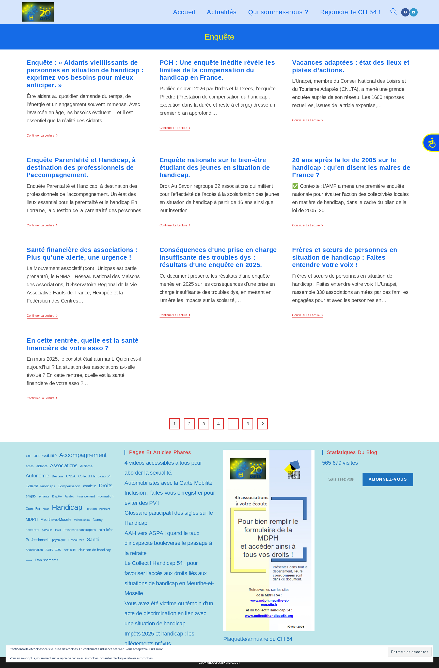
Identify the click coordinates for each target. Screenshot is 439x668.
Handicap (67, 507)
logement (104, 508)
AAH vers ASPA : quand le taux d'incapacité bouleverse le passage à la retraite (168, 543)
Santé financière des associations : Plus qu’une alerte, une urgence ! (82, 253)
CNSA (70, 476)
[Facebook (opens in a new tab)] (405, 12)
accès (30, 466)
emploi (31, 496)
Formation (105, 496)
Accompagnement (83, 455)
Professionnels (37, 540)
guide (46, 508)
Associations (63, 465)
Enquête (57, 496)
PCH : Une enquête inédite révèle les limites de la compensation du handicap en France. (217, 70)
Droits (106, 485)
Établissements (46, 560)
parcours (47, 529)
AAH (28, 456)
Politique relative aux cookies (133, 658)
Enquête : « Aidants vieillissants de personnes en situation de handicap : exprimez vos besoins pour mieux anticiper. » (85, 74)
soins (29, 560)
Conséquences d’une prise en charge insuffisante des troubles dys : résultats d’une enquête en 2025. (218, 257)
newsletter (32, 530)
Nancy (98, 519)
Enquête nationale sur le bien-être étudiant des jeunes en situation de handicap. (215, 167)
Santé (93, 539)
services (53, 549)
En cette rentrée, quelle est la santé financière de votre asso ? (82, 344)
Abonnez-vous (388, 479)
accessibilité (45, 455)
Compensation (69, 486)
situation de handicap (95, 550)
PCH (58, 529)
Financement (86, 496)
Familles (69, 496)
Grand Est (33, 509)
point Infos (106, 530)
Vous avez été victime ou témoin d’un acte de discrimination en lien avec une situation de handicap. (168, 613)
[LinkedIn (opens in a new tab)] (414, 12)
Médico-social (82, 519)
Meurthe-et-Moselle (55, 519)
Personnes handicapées (80, 530)
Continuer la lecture (42, 136)
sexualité (70, 550)
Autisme (86, 466)
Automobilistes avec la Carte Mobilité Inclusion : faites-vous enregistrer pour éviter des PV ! (169, 493)
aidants (42, 466)
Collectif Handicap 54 (94, 476)
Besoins (57, 476)
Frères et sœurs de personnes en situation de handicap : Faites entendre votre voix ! (344, 257)
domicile (89, 486)
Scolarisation (34, 550)
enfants (44, 496)
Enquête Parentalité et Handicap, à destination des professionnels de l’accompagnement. (81, 167)
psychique (59, 540)
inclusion (91, 509)
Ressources (76, 540)
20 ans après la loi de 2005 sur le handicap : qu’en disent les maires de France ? (351, 167)
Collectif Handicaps (40, 486)
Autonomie (37, 475)
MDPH (32, 519)
